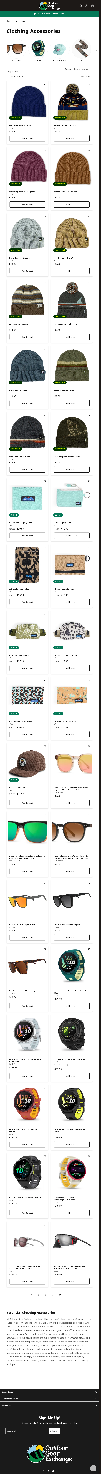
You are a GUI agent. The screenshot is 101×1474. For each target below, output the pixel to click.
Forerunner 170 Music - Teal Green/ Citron (70, 992)
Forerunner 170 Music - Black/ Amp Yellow (69, 1130)
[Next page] (67, 1295)
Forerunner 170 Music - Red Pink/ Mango (24, 1130)
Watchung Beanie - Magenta (22, 192)
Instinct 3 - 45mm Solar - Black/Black (71, 1059)
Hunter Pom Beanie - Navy (65, 125)
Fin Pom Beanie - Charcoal (65, 324)
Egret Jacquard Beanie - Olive (67, 456)
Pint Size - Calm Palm (19, 655)
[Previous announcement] (5, 14)
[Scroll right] (96, 50)
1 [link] (31, 1295)
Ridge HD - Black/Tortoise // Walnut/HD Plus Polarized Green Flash (27, 857)
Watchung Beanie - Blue (20, 125)
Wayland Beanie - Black (19, 456)
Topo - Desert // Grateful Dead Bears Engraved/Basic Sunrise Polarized (71, 788)
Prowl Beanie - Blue (18, 390)
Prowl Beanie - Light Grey (21, 258)
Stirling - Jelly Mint (62, 523)
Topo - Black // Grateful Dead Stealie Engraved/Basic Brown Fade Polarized (71, 857)
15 (60, 1295)
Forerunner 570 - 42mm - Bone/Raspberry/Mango (65, 1199)
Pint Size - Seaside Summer (66, 655)
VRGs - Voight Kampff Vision (22, 924)
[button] (5, 6)
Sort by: (68, 69)
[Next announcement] (94, 14)
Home (9, 21)
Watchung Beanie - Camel (65, 192)
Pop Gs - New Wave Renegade (67, 924)
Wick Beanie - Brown (18, 324)
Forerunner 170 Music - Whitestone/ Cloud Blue (25, 1060)
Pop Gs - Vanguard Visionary (22, 991)
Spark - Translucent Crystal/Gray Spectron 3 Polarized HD (24, 1267)
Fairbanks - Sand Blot (19, 589)
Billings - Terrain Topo (64, 589)
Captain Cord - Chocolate (21, 787)
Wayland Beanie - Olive (64, 390)
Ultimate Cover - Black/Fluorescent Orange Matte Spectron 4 (70, 1267)
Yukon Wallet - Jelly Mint (20, 523)
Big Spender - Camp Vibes (65, 721)
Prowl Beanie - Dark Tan (65, 258)
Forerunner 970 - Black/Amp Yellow (25, 1198)
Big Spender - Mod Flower (21, 721)
